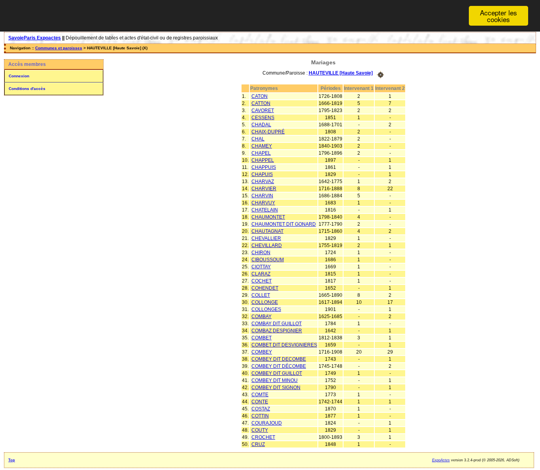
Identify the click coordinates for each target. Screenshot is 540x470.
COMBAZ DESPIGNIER (276, 330)
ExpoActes (441, 460)
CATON (259, 96)
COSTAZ (260, 409)
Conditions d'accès (27, 88)
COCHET (261, 281)
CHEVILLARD (266, 245)
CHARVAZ (262, 181)
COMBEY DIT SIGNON (275, 387)
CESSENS (262, 117)
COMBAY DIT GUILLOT (276, 323)
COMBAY (261, 316)
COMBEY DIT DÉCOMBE (278, 366)
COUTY (259, 430)
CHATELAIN (264, 210)
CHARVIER (263, 188)
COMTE (259, 394)
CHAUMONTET (268, 217)
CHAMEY (261, 146)
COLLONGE (264, 302)
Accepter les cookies (498, 15)
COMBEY (261, 352)
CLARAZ (260, 274)
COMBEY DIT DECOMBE (278, 359)
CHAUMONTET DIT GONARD (283, 224)
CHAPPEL (262, 160)
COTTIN (260, 416)
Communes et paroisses (58, 48)
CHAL (257, 139)
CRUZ (258, 444)
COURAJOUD (266, 423)
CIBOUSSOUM (267, 259)
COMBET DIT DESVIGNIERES (284, 345)
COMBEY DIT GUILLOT (276, 373)
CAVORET (262, 110)
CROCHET (263, 437)
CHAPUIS (262, 174)
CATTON (260, 103)
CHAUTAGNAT (267, 231)
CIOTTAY (261, 267)
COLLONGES (266, 309)
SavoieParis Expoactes (34, 38)
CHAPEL (261, 153)
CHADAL (261, 124)
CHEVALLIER (266, 238)
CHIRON (260, 252)
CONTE (259, 401)
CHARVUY (263, 203)
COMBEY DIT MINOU (274, 380)
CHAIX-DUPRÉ (268, 132)
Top (11, 460)
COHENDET (264, 288)
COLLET (260, 295)
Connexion (19, 76)
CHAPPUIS (263, 167)
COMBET (261, 338)
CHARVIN (262, 195)
